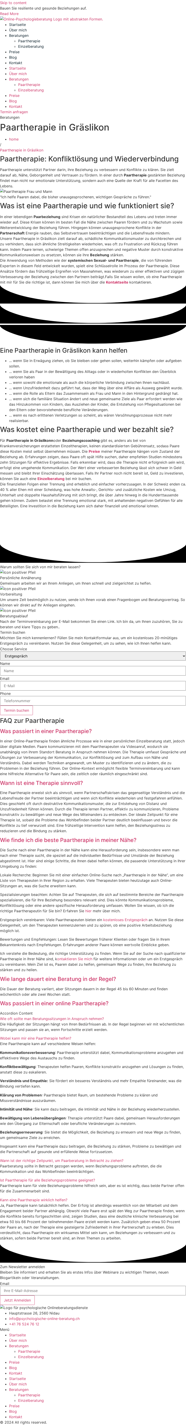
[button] (93, 731)
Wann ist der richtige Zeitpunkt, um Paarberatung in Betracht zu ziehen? (61, 1160)
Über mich (18, 30)
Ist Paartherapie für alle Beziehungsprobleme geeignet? (47, 1180)
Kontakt (15, 62)
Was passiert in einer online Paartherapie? (54, 1003)
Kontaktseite (117, 282)
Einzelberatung (31, 46)
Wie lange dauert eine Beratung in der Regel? (58, 979)
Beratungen (19, 35)
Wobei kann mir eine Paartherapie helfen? (35, 1038)
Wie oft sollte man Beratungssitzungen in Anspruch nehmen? (52, 1018)
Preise (14, 52)
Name (5, 663)
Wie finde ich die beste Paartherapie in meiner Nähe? (68, 840)
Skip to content (13, 2)
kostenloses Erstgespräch (125, 919)
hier (88, 911)
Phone (5, 693)
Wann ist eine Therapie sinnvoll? (41, 783)
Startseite (17, 24)
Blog (13, 57)
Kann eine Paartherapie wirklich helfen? (33, 1200)
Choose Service (13, 649)
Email (4, 678)
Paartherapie (29, 41)
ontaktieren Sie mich (74, 959)
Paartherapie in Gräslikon (22, 150)
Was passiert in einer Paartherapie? (46, 731)
